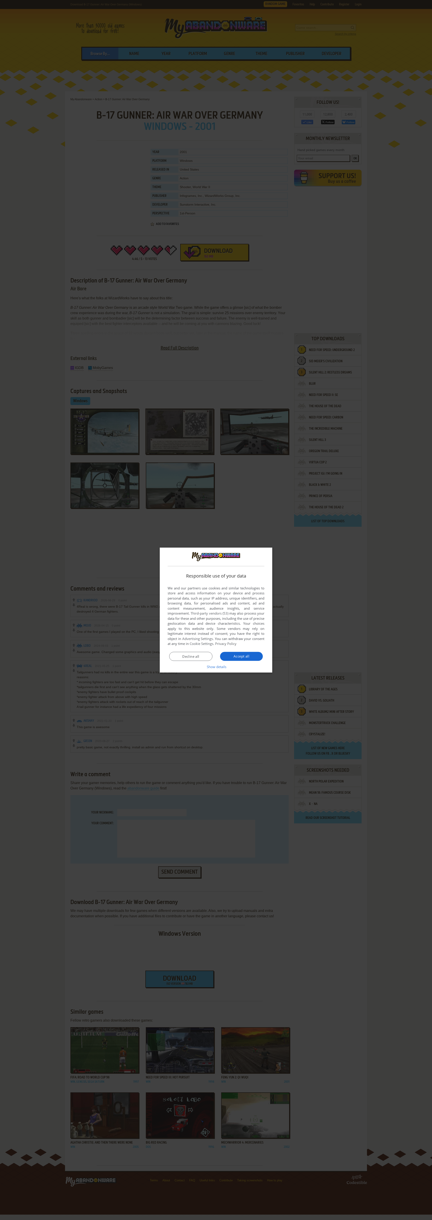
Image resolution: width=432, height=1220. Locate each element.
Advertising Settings (197, 638)
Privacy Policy (225, 643)
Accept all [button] (241, 656)
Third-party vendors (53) (209, 613)
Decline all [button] (190, 656)
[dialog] (216, 609)
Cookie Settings (201, 643)
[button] (216, 666)
